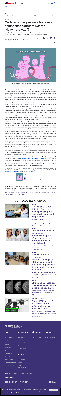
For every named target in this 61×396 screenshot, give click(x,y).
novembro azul (46, 192)
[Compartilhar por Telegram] (26, 382)
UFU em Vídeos (36, 340)
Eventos (20, 346)
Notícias (11, 14)
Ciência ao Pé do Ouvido (27, 192)
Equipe (20, 362)
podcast (17, 192)
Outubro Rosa (38, 192)
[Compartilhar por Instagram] (16, 382)
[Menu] (6, 7)
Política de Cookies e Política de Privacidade (19, 373)
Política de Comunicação (22, 366)
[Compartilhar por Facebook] (9, 382)
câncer (53, 192)
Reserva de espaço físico (50, 341)
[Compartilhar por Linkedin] (23, 382)
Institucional (21, 359)
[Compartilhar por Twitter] (13, 382)
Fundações (8, 356)
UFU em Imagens (36, 337)
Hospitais (7, 350)
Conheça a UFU (9, 337)
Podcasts (34, 343)
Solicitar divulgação (50, 337)
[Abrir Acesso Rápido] (48, 3)
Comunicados (22, 343)
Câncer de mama (9, 194)
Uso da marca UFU (10, 365)
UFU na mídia (22, 348)
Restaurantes (8, 353)
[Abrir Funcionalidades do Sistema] (52, 3)
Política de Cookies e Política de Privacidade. (17, 392)
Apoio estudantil (9, 359)
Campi (6, 340)
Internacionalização (10, 362)
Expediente (21, 337)
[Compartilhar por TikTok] (19, 382)
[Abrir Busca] (54, 3)
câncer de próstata (20, 194)
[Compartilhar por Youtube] (6, 382)
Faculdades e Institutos (8, 343)
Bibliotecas (8, 347)
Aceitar (54, 389)
